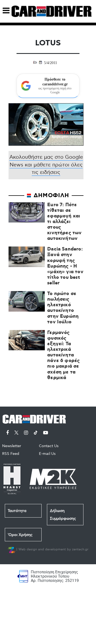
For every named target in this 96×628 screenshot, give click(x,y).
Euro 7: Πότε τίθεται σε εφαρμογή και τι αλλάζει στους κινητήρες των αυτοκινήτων (64, 222)
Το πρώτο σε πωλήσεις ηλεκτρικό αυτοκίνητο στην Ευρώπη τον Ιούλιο (63, 308)
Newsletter (11, 446)
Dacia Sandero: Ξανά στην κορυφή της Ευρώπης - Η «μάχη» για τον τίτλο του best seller (65, 266)
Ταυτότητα (17, 510)
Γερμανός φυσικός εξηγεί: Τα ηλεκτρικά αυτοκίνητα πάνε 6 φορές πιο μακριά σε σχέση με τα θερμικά (63, 355)
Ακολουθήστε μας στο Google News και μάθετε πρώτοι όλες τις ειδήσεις (46, 165)
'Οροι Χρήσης (20, 534)
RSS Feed (10, 453)
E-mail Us (47, 453)
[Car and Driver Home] (35, 418)
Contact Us (49, 446)
